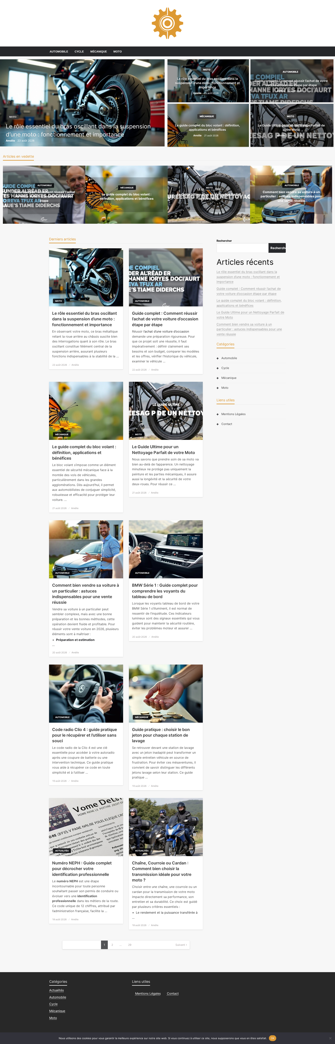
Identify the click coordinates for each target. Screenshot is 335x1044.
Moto (117, 51)
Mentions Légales (233, 414)
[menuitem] (58, 51)
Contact (226, 424)
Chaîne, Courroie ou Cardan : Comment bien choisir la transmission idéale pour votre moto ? (161, 871)
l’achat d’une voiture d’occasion (166, 331)
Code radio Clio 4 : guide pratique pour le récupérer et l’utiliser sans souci (84, 735)
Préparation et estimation (75, 640)
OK (273, 1038)
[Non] (330, 1038)
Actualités (62, 850)
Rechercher (224, 240)
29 (129, 944)
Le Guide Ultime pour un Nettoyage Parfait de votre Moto (291, 127)
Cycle (79, 51)
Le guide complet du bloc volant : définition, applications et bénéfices (207, 127)
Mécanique (98, 51)
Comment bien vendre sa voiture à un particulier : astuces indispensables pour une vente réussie (291, 196)
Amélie (11, 140)
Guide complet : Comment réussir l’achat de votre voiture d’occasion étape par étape (291, 83)
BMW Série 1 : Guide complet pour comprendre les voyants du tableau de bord (165, 591)
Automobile (59, 51)
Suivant (180, 944)
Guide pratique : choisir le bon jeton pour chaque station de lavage (161, 735)
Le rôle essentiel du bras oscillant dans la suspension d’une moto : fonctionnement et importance (78, 130)
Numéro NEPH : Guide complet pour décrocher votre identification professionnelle (82, 869)
